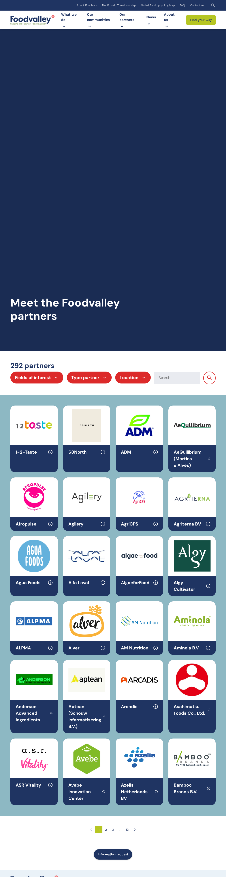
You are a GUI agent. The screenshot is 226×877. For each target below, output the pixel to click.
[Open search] (213, 5)
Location (129, 377)
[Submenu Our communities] (89, 26)
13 (128, 830)
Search (164, 378)
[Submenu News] (149, 23)
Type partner (85, 377)
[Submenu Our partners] (122, 26)
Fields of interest (33, 377)
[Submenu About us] (166, 26)
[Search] (209, 378)
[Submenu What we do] (63, 26)
